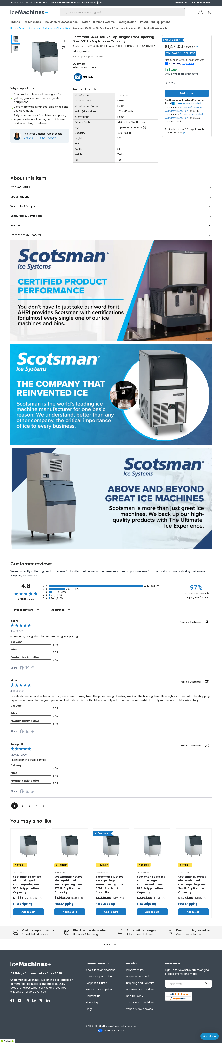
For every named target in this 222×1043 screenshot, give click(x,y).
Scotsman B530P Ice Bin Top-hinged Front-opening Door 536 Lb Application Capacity (27, 884)
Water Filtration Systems (98, 22)
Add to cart (186, 93)
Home (13, 28)
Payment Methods (138, 976)
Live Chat (28, 137)
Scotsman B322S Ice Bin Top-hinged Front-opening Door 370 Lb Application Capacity (109, 884)
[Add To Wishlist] (63, 47)
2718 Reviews (29, 599)
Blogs (89, 1009)
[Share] (63, 40)
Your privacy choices (139, 1009)
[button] (209, 12)
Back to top (111, 944)
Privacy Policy (135, 970)
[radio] (111, 586)
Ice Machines (32, 22)
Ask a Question (81, 51)
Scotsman (34, 28)
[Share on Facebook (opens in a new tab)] (22, 668)
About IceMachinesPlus (100, 970)
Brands (15, 22)
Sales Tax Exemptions (99, 989)
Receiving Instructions (140, 989)
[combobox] (122, 12)
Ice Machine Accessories (61, 22)
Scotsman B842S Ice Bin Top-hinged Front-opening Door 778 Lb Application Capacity (68, 884)
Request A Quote (48, 137)
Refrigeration (127, 22)
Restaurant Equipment (155, 22)
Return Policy (134, 996)
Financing (92, 1002)
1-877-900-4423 (201, 2)
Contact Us (180, 2)
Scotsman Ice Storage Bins (56, 28)
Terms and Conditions (140, 1002)
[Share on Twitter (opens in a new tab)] (27, 668)
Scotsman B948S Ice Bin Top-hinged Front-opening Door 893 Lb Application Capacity (151, 884)
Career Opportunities (99, 976)
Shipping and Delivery (140, 983)
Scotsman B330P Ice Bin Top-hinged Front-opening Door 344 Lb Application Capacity (192, 884)
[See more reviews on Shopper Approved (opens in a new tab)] (32, 668)
